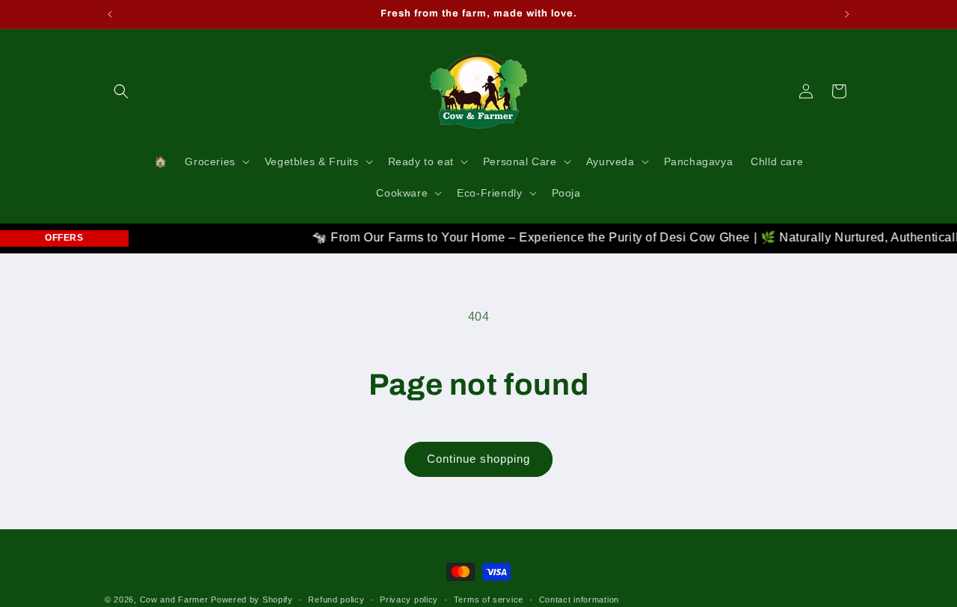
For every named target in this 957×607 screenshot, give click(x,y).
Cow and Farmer (174, 599)
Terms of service (488, 598)
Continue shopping (478, 458)
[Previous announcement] (109, 14)
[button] (121, 91)
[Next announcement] (847, 14)
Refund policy (336, 598)
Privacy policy (409, 598)
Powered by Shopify (252, 599)
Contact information (579, 598)
